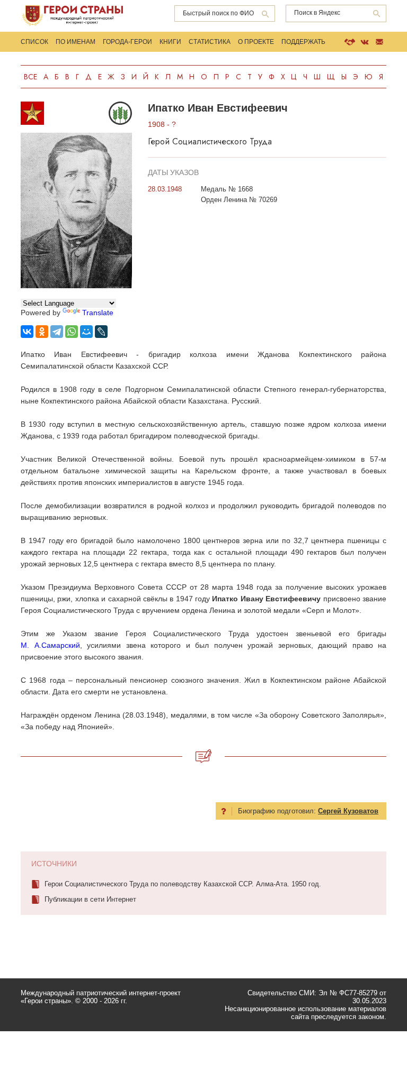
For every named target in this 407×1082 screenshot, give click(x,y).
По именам (75, 41)
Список (34, 41)
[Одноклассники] (42, 331)
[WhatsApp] (71, 331)
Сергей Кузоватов (348, 811)
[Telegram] (56, 331)
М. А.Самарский (50, 645)
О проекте (256, 41)
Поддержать (303, 41)
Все (30, 76)
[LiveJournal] (101, 331)
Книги (170, 41)
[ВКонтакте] (27, 331)
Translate (97, 312)
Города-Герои (127, 41)
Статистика (210, 41)
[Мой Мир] (86, 331)
